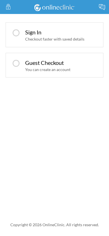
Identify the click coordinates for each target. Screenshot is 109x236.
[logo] (54, 6)
